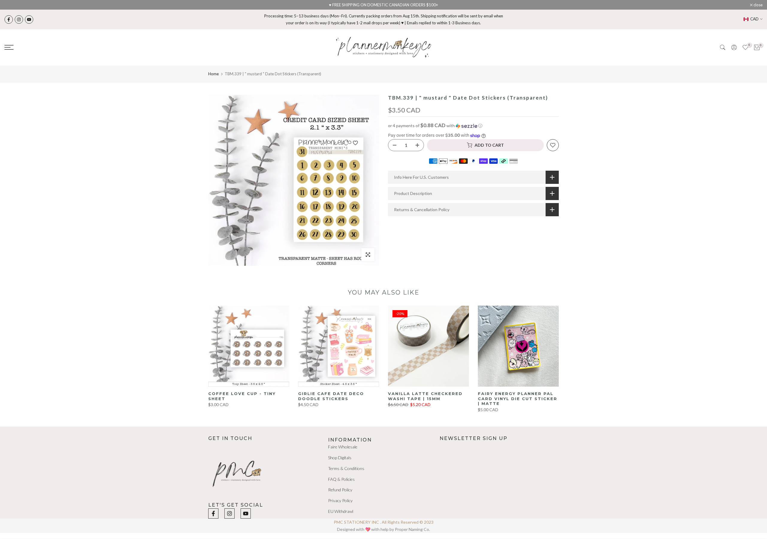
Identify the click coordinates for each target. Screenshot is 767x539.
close (12, 5)
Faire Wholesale (342, 446)
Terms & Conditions (346, 468)
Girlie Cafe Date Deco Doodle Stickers (331, 396)
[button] (473, 126)
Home (213, 73)
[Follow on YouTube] (29, 19)
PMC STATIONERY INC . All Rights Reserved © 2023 (384, 522)
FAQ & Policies (341, 479)
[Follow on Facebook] (8, 19)
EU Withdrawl (340, 511)
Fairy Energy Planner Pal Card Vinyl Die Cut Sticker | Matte (517, 398)
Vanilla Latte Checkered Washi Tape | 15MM (425, 396)
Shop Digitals (339, 457)
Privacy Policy (340, 500)
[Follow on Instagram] (19, 19)
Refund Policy (340, 489)
